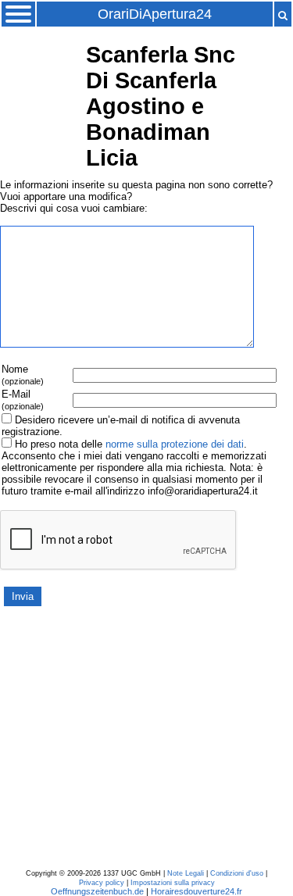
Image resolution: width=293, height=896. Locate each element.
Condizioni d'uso (236, 873)
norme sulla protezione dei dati (174, 444)
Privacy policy (101, 883)
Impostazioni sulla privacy (172, 883)
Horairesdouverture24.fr (196, 891)
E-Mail (23, 399)
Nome (23, 374)
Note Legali (185, 873)
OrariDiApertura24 (155, 14)
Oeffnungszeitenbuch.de (97, 891)
